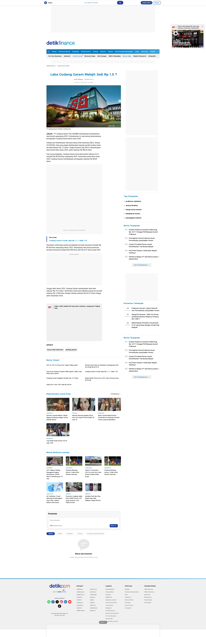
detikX (92, 600)
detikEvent (109, 597)
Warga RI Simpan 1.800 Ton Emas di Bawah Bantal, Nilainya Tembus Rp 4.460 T (145, 316)
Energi (95, 51)
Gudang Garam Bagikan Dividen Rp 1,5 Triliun (62, 378)
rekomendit (109, 618)
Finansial (75, 51)
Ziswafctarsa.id (110, 610)
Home (54, 51)
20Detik (92, 602)
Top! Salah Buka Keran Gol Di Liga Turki (56, 442)
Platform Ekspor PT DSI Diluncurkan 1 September (144, 258)
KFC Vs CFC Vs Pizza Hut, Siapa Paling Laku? (62, 365)
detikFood (93, 592)
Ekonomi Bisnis (64, 51)
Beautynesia (148, 597)
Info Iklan (127, 602)
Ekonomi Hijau (89, 56)
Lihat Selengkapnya (140, 265)
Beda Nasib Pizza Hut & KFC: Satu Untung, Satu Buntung (102, 379)
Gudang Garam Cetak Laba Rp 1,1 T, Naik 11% (68, 241)
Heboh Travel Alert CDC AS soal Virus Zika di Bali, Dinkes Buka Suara (93, 473)
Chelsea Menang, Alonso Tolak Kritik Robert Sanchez (72, 472)
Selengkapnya (115, 394)
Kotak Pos (128, 597)
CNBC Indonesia (149, 592)
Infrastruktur (86, 51)
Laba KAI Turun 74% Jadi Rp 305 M (58, 384)
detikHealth (93, 594)
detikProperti (81, 610)
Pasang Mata (110, 592)
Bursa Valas (127, 56)
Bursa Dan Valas (63, 66)
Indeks (152, 51)
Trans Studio (109, 605)
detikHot (79, 600)
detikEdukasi (80, 592)
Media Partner (129, 600)
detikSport (80, 602)
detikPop (92, 610)
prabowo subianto (133, 201)
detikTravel (93, 589)
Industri (103, 51)
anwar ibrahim (132, 205)
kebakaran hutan (133, 214)
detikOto (79, 608)
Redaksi (127, 589)
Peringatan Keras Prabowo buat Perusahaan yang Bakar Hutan (142, 239)
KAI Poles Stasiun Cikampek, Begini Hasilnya (143, 252)
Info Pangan (101, 56)
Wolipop (92, 597)
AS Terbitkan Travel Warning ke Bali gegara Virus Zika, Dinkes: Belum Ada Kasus (54, 499)
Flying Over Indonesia (112, 613)
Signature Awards (111, 600)
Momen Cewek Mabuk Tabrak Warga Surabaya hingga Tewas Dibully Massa (57, 417)
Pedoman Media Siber (131, 592)
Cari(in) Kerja (77, 56)
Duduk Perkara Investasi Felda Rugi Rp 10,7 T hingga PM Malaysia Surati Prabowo (143, 232)
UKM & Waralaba (115, 56)
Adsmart (67, 56)
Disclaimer (128, 608)
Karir (126, 594)
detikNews (80, 589)
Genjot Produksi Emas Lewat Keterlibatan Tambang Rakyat (141, 245)
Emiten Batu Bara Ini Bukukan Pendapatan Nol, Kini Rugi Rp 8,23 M (102, 366)
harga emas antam (134, 210)
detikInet (79, 597)
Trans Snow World (111, 602)
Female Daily (148, 600)
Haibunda (147, 594)
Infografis (152, 56)
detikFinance (50, 66)
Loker (137, 51)
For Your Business (55, 56)
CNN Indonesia (148, 589)
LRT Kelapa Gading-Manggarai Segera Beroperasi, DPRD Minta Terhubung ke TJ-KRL (54, 474)
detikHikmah (93, 608)
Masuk (157, 3)
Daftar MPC (146, 3)
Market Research (139, 56)
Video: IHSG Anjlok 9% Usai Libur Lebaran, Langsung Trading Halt (188, 27)
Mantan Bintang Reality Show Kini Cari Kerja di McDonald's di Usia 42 (83, 417)
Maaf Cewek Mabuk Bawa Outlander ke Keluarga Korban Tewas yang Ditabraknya (108, 417)
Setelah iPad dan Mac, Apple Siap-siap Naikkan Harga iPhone (93, 498)
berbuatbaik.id (110, 589)
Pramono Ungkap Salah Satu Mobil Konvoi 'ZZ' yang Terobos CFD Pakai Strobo (74, 499)
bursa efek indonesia (55, 350)
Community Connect (112, 621)
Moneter (144, 51)
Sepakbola (80, 605)
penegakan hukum (133, 218)
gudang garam (71, 350)
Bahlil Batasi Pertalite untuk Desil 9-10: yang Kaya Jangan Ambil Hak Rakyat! (145, 325)
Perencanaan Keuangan (124, 51)
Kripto (110, 51)
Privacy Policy (129, 605)
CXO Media (147, 602)
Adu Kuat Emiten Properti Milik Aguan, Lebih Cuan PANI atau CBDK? (64, 372)
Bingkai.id (109, 608)
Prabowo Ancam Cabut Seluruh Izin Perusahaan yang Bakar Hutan (145, 309)
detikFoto (93, 605)
